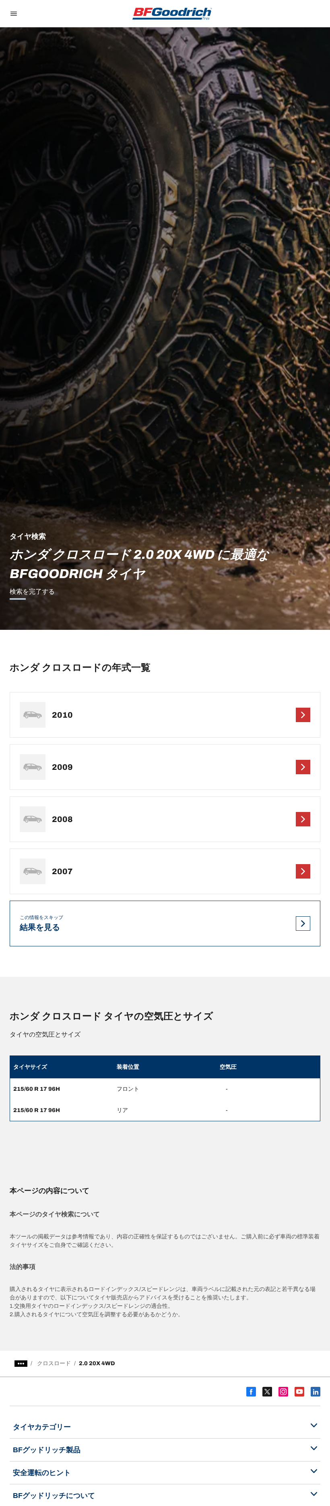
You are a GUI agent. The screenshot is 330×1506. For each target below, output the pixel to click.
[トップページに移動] (172, 13)
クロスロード (54, 1363)
